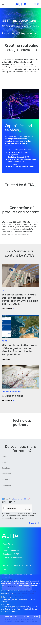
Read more (7, 309)
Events (19, 574)
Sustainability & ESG (11, 554)
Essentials (7, 597)
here (11, 593)
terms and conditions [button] (20, 499)
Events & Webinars (11, 391)
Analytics (6, 604)
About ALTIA (8, 544)
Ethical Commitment (11, 551)
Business (29, 574)
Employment (8, 574)
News (4, 290)
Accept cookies (31, 616)
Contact (6, 547)
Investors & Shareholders (13, 557)
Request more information (17, 33)
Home (4, 14)
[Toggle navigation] (3, 4)
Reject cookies (12, 616)
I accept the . (16, 499)
